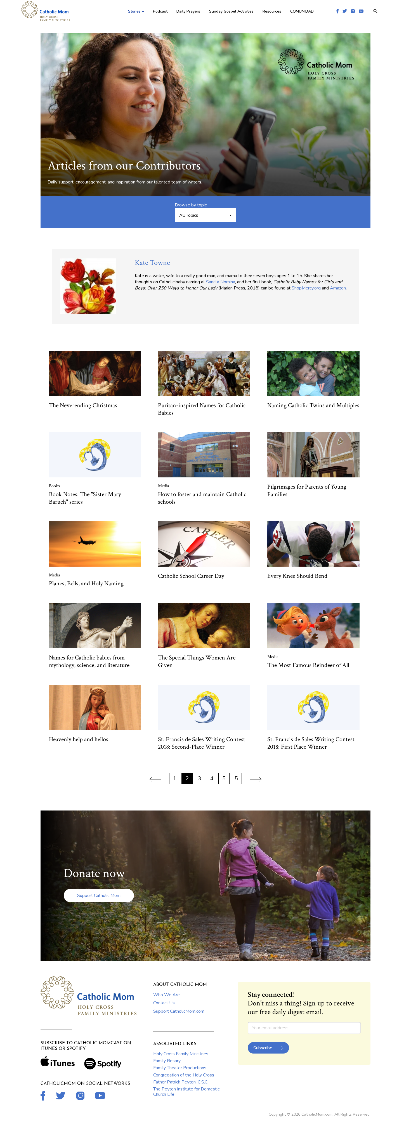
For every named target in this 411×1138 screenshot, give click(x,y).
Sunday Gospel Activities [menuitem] (231, 11)
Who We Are (166, 995)
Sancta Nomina (220, 282)
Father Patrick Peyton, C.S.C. (180, 1082)
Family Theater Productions (179, 1068)
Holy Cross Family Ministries (180, 1054)
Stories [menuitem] (134, 11)
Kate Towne (152, 262)
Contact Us (164, 1003)
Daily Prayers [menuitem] (188, 11)
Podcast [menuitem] (160, 11)
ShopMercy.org (306, 288)
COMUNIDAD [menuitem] (302, 11)
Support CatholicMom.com (178, 1011)
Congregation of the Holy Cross (183, 1075)
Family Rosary (167, 1061)
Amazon (338, 288)
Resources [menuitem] (272, 11)
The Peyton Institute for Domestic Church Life (186, 1091)
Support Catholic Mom (99, 895)
